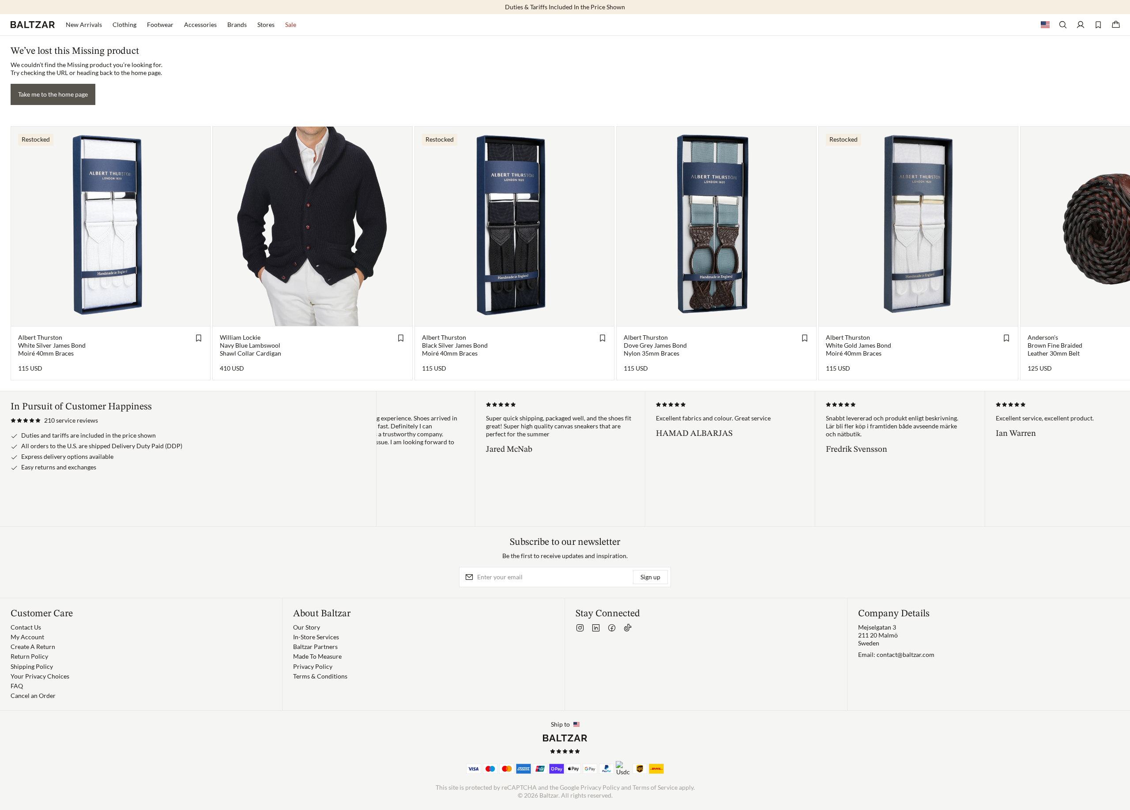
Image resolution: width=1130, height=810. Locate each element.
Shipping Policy (32, 666)
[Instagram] (580, 627)
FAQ (17, 686)
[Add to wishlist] (198, 338)
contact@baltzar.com (905, 654)
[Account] (1081, 25)
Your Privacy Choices (40, 676)
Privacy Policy (312, 666)
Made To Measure (317, 656)
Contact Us (26, 627)
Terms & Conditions (320, 676)
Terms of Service (655, 787)
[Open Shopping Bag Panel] (1116, 25)
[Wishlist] (1098, 25)
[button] (54, 420)
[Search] (1063, 25)
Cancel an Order (33, 695)
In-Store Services (316, 637)
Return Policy (29, 656)
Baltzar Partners (315, 646)
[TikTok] (627, 627)
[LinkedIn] (595, 627)
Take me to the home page (53, 94)
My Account (27, 637)
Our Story (306, 627)
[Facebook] (611, 627)
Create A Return (33, 646)
